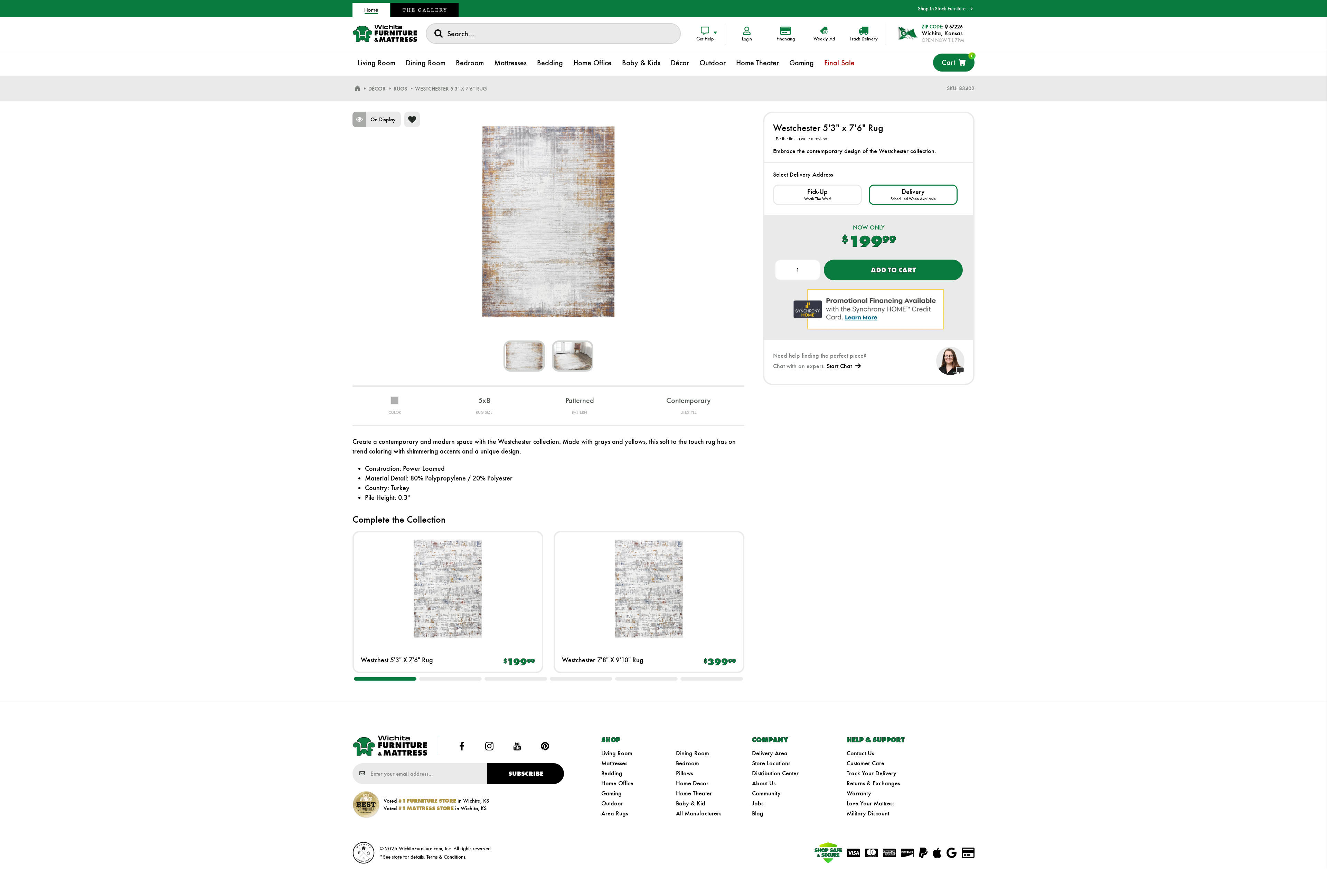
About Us (763, 783)
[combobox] (553, 33)
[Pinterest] (545, 746)
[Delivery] (913, 195)
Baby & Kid (690, 803)
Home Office (617, 783)
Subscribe (525, 773)
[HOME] (357, 88)
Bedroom (687, 763)
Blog (757, 813)
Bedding (611, 773)
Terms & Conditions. (446, 857)
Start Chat (839, 366)
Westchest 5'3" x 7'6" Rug (397, 660)
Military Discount (868, 813)
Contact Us (860, 753)
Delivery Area (770, 753)
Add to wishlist (412, 119)
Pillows (684, 773)
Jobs (757, 803)
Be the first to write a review (801, 139)
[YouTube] (517, 746)
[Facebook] (461, 746)
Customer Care (865, 763)
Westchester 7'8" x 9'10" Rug (602, 660)
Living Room (616, 753)
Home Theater (694, 793)
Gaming (611, 793)
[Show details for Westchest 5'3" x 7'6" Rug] (448, 588)
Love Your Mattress (870, 803)
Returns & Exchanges (873, 783)
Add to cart (893, 270)
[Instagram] (489, 746)
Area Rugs (614, 813)
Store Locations (771, 763)
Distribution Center (775, 773)
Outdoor (612, 803)
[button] (385, 679)
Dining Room (692, 753)
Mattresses (614, 763)
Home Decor (692, 783)
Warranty (859, 793)
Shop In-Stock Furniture (942, 9)
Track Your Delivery (871, 773)
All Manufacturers (698, 813)
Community (766, 793)
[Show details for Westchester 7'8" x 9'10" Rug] (649, 588)
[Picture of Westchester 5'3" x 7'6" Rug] (524, 356)
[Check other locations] (817, 195)
